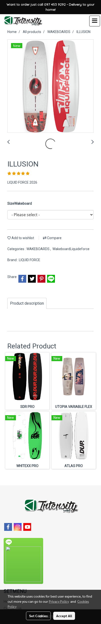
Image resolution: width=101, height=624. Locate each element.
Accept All (64, 615)
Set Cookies (38, 615)
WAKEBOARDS (38, 249)
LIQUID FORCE (29, 260)
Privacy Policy (59, 601)
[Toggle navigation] (94, 21)
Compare (54, 238)
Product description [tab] (27, 303)
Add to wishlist (22, 238)
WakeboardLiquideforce (70, 249)
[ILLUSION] (50, 86)
